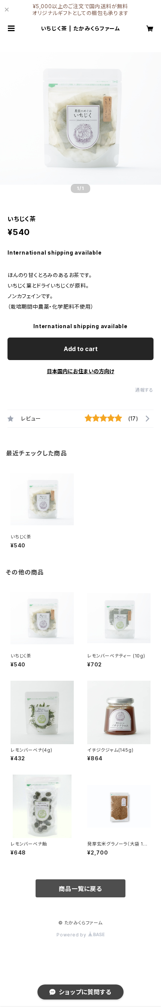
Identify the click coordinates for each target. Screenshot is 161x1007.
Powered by (72, 935)
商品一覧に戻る (80, 888)
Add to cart (81, 349)
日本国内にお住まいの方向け (80, 371)
